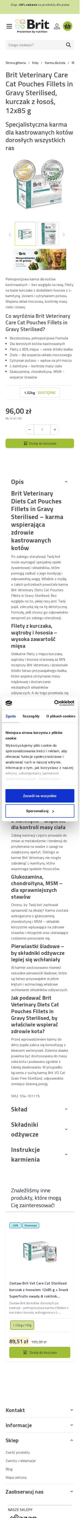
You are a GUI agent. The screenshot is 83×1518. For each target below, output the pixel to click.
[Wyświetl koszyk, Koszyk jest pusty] (67, 26)
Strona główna (16, 62)
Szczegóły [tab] (31, 716)
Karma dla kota (55, 62)
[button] (40, 1410)
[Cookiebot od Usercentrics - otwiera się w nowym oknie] (55, 703)
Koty (35, 62)
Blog (9, 1469)
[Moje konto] (57, 26)
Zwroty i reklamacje (21, 1460)
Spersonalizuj (37, 811)
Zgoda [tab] (10, 716)
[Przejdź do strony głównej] (32, 26)
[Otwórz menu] (9, 26)
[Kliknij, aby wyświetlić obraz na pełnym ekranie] (40, 189)
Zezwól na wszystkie (40, 796)
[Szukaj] (68, 45)
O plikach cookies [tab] (60, 716)
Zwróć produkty (18, 1452)
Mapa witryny (16, 1477)
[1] (54, 429)
